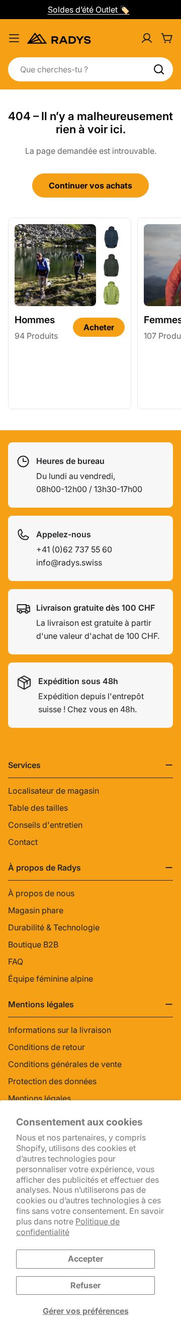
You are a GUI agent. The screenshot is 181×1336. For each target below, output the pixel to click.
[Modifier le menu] (14, 38)
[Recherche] (159, 69)
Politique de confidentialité (68, 1226)
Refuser (85, 1285)
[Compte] (147, 38)
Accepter (85, 1259)
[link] (111, 237)
